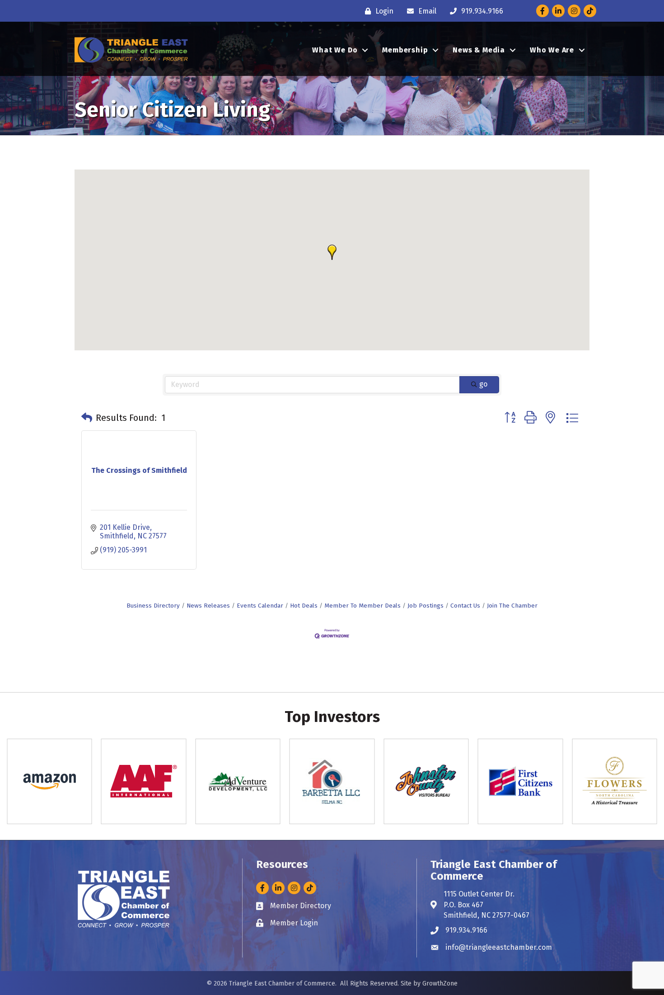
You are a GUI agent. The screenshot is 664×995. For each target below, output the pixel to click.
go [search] (483, 384)
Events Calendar (260, 605)
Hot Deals (304, 605)
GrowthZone (440, 983)
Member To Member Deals (362, 605)
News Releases (208, 605)
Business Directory (153, 605)
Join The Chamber (512, 605)
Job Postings (425, 605)
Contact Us (465, 605)
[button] (332, 252)
